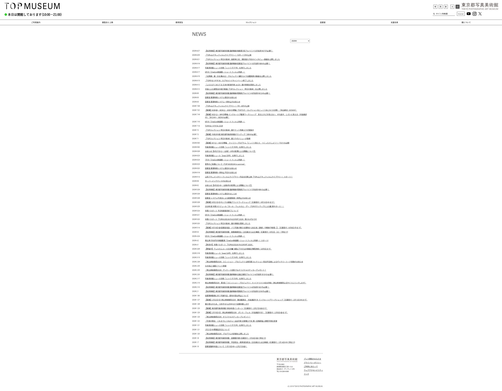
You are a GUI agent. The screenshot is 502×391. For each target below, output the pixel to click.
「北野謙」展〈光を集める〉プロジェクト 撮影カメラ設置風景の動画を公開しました (238, 76)
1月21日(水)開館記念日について (217, 330)
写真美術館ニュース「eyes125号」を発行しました (224, 156)
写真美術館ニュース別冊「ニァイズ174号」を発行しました (228, 257)
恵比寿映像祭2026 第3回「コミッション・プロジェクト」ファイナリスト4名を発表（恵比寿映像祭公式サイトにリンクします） (255, 283)
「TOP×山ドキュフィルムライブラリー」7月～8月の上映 (227, 106)
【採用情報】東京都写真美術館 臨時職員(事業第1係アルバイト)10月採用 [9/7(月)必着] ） (239, 51)
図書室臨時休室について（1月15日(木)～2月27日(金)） (226, 346)
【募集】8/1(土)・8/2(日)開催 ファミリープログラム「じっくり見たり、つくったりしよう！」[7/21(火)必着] (247, 143)
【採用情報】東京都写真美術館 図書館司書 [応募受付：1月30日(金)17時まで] (235, 338)
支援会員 (394, 22)
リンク (306, 374)
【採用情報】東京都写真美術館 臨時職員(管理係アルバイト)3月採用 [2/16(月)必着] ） (237, 291)
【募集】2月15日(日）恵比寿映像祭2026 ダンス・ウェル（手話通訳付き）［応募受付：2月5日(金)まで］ (246, 312)
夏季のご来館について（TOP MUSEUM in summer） (225, 164)
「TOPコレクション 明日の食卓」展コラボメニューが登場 (227, 139)
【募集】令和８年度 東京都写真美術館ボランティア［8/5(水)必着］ (231, 134)
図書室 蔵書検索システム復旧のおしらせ (221, 194)
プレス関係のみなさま (312, 359)
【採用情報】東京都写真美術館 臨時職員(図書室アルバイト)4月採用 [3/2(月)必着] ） (237, 287)
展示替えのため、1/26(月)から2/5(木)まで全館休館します (227, 304)
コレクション (251, 22)
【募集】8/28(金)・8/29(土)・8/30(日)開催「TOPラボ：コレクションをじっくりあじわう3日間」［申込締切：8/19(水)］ (251, 110)
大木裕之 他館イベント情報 (215, 266)
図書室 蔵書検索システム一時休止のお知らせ (222, 102)
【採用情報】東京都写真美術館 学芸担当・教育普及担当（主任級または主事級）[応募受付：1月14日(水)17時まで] (250, 342)
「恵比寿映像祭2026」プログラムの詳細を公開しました (227, 334)
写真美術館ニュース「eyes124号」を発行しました (224, 253)
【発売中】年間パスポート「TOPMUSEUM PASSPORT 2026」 (229, 245)
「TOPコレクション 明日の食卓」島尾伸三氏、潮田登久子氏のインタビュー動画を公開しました (242, 59)
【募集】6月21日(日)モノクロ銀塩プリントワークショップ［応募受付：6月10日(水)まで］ (240, 202)
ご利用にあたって (311, 366)
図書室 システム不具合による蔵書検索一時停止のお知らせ (228, 198)
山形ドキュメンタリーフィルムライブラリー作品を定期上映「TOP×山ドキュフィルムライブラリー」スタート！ (249, 177)
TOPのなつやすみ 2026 (214, 126)
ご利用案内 (35, 22)
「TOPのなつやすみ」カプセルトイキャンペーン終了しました (229, 81)
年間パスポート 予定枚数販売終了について (221, 211)
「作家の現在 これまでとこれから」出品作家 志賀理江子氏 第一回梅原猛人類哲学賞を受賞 (241, 321)
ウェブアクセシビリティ (313, 370)
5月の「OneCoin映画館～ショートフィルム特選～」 (225, 236)
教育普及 (179, 22)
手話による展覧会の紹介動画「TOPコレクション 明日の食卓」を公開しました (236, 89)
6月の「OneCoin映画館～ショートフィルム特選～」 (225, 215)
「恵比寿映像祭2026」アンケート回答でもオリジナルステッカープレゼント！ (235, 270)
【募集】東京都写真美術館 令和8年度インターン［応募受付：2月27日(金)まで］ (236, 308)
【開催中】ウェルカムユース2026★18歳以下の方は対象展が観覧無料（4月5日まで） (238, 249)
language (461, 14)
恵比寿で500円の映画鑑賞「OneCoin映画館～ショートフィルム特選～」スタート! (237, 240)
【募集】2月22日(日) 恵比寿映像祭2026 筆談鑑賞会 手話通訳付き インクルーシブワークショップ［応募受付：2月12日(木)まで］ (256, 300)
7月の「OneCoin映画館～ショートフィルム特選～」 (225, 160)
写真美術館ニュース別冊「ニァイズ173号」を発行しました (228, 279)
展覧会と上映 (107, 22)
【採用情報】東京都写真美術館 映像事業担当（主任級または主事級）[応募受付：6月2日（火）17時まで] (246, 232)
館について (466, 22)
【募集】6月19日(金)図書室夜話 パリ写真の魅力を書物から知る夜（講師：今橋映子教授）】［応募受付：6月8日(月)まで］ (253, 228)
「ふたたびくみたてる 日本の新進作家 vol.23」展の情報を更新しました (233, 85)
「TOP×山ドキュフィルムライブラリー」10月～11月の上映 (228, 55)
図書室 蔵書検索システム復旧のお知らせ (221, 97)
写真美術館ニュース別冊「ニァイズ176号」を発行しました (228, 147)
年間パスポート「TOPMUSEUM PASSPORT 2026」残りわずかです (231, 219)
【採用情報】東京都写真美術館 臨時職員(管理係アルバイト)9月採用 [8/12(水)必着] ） (237, 93)
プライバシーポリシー (312, 363)
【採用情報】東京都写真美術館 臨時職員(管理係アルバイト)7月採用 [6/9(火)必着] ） (237, 189)
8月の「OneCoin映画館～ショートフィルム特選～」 (225, 122)
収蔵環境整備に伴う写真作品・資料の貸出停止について (227, 296)
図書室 (323, 22)
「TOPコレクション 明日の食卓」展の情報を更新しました (227, 223)
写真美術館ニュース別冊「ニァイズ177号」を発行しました (228, 68)
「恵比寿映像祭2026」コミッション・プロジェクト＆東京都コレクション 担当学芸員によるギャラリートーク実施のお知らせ (254, 262)
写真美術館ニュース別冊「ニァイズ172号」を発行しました (228, 325)
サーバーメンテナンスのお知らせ (218, 181)
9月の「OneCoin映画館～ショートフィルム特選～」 (225, 72)
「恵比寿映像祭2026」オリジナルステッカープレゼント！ (227, 317)
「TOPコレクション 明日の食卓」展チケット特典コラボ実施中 (229, 130)
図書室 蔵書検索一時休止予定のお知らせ (221, 172)
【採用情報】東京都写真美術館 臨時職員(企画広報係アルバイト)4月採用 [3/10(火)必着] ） (239, 274)
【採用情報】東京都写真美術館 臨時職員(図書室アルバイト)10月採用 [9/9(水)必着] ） (237, 63)
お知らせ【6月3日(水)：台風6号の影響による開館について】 (228, 185)
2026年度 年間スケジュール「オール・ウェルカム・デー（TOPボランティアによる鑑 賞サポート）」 (244, 206)
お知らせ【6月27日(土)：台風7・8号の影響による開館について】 (230, 151)
